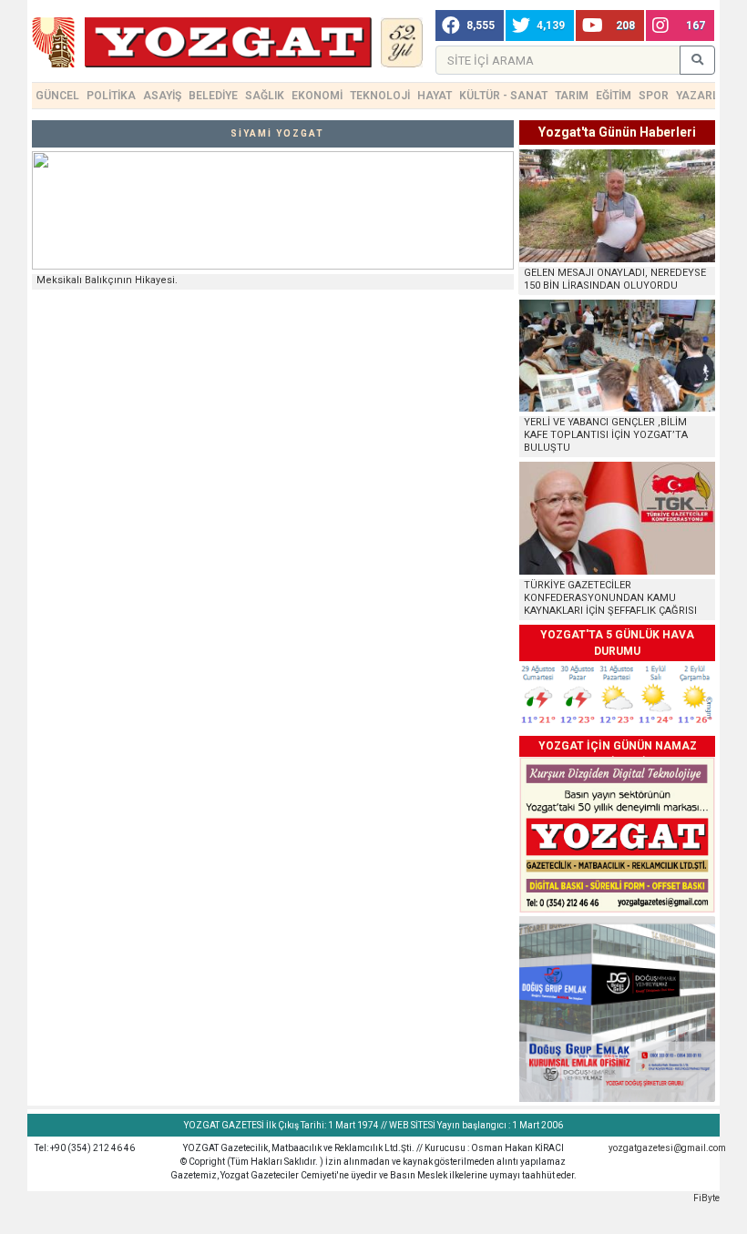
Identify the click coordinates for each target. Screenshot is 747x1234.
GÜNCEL (57, 95)
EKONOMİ (317, 95)
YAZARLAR (705, 95)
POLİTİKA (111, 95)
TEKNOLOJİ (380, 95)
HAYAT (434, 95)
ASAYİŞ (162, 95)
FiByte (706, 1198)
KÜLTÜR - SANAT (503, 95)
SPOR (654, 95)
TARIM (571, 95)
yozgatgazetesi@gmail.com (667, 1148)
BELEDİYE (213, 95)
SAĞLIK (264, 95)
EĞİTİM (613, 95)
